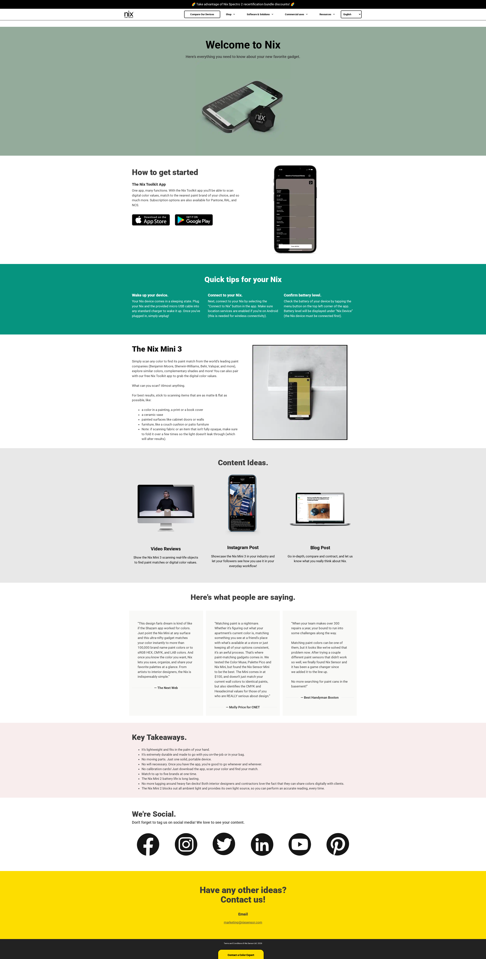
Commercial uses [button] (294, 14)
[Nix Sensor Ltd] (130, 14)
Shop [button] (228, 14)
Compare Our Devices (202, 14)
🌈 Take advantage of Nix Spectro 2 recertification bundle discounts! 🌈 (243, 4)
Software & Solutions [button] (258, 14)
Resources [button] (325, 14)
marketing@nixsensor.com (243, 922)
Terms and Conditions (233, 943)
